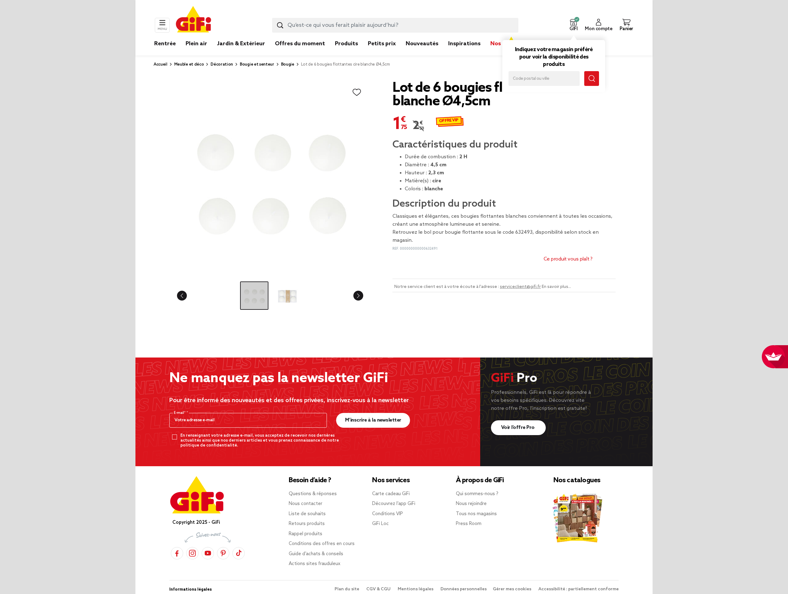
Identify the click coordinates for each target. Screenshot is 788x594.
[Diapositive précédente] (187, 295)
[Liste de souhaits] (357, 92)
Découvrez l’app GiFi (393, 504)
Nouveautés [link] (422, 43)
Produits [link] (346, 43)
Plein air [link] (196, 43)
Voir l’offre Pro (518, 427)
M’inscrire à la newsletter (373, 420)
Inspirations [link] (464, 43)
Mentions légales (416, 589)
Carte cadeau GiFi (391, 494)
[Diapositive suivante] (353, 295)
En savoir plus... (556, 286)
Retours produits (307, 524)
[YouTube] (208, 552)
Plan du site (347, 589)
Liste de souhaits (307, 514)
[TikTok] (238, 552)
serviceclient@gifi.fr (520, 286)
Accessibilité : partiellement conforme (578, 589)
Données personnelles (463, 589)
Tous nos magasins (476, 514)
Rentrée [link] (165, 43)
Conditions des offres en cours (322, 544)
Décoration (222, 64)
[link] (346, 53)
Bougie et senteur (257, 64)
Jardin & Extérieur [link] (241, 43)
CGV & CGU (379, 589)
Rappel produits (305, 534)
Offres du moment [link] (300, 43)
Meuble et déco (189, 64)
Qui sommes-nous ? (477, 494)
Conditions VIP (387, 514)
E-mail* (180, 413)
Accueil (160, 64)
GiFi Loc (380, 524)
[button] (573, 25)
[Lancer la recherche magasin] (591, 78)
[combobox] (395, 25)
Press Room (468, 524)
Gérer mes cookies (512, 589)
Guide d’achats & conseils (316, 554)
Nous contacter (305, 504)
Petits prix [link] (382, 43)
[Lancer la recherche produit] (280, 25)
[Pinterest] (223, 552)
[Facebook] (177, 552)
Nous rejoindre (471, 504)
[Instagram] (192, 552)
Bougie (287, 64)
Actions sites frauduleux (314, 564)
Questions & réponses (313, 494)
